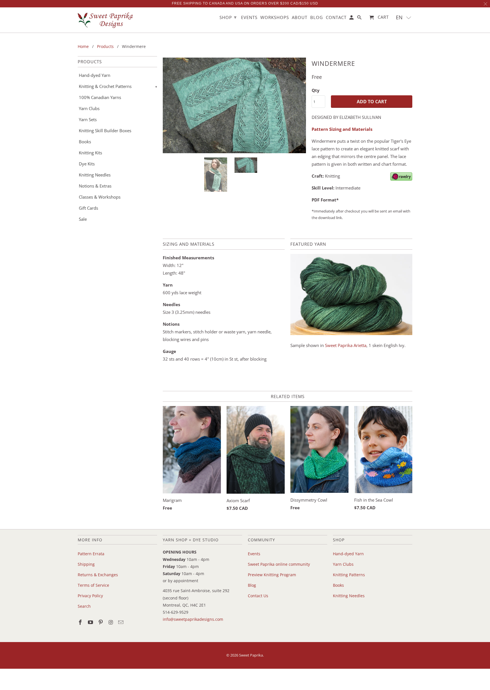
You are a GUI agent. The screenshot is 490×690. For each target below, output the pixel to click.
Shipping (86, 564)
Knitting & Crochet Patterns (105, 86)
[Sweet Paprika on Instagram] (111, 622)
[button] (403, 17)
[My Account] (351, 18)
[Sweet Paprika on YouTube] (91, 622)
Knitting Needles (95, 175)
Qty (316, 90)
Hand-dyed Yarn (94, 75)
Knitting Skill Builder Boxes (105, 130)
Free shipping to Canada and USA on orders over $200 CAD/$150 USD (245, 3)
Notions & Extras (95, 186)
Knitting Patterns (349, 574)
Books (85, 141)
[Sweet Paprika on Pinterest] (101, 622)
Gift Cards (88, 208)
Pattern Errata (91, 553)
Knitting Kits (90, 152)
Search (84, 606)
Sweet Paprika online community (279, 564)
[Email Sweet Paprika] (121, 622)
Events (254, 553)
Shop (228, 17)
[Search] (359, 18)
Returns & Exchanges (98, 574)
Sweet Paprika (251, 655)
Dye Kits (87, 164)
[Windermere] (234, 105)
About (299, 17)
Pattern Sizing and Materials (342, 129)
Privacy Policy (90, 595)
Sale (83, 219)
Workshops (274, 17)
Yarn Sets (88, 119)
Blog (252, 585)
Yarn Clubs (89, 108)
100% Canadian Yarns (100, 97)
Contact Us (258, 595)
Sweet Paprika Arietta (345, 345)
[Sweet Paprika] (106, 20)
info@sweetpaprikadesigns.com (193, 619)
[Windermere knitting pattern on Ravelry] (401, 179)
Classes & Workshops (100, 197)
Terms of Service (93, 585)
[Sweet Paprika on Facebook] (81, 622)
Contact (336, 17)
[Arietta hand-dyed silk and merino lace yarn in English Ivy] (351, 333)
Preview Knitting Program (272, 574)
